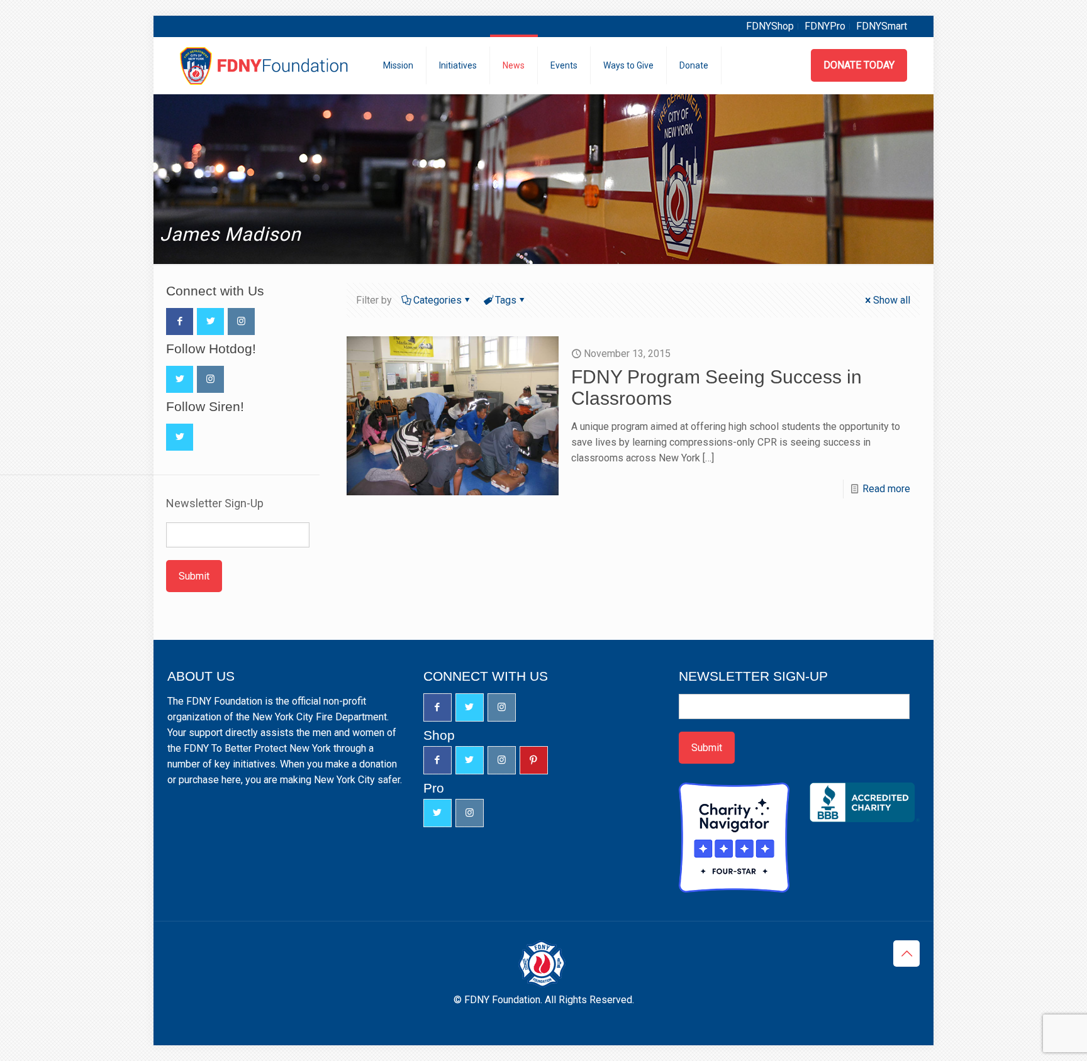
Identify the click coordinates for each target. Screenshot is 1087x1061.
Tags (505, 300)
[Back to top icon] (906, 953)
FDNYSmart (881, 26)
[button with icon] (179, 321)
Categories (437, 300)
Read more (886, 489)
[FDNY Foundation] (266, 65)
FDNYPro (825, 26)
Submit (194, 576)
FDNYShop (770, 26)
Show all (891, 300)
